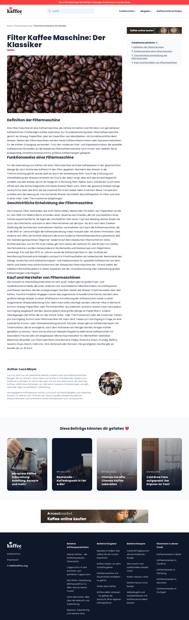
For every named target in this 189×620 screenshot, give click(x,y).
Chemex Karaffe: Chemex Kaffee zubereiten (114, 480)
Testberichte (126, 11)
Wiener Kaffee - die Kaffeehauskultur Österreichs (77, 558)
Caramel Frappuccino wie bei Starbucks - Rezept (138, 554)
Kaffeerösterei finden (169, 11)
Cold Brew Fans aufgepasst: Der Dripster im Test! (158, 480)
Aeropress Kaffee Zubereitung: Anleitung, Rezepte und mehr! (25, 479)
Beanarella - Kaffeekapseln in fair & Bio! (71, 480)
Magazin (145, 11)
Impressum (13, 559)
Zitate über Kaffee (106, 586)
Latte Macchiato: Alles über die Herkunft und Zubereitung (78, 600)
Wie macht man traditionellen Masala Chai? (137, 567)
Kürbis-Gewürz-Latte (137, 576)
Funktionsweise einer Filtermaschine (153, 51)
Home (10, 26)
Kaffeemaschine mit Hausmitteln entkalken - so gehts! (109, 577)
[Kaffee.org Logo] (14, 11)
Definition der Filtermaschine (148, 47)
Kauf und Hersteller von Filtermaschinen (155, 62)
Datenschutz (13, 553)
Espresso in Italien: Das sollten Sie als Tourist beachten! (108, 554)
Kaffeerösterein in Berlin (169, 554)
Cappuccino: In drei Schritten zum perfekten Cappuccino (78, 571)
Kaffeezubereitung (23, 26)
